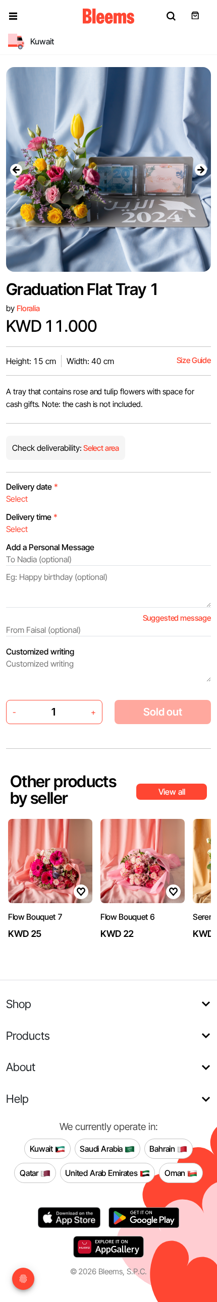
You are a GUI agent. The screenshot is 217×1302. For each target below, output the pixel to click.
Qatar (30, 1172)
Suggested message (177, 618)
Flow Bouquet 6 (127, 917)
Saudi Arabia (102, 1148)
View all (171, 792)
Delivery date (32, 487)
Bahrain (163, 1148)
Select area (100, 448)
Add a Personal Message (50, 547)
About (20, 1067)
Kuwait (42, 1148)
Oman (176, 1172)
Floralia (28, 308)
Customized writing (40, 651)
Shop (18, 1004)
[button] (13, 16)
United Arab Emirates (102, 1172)
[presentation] (16, 169)
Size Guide (194, 360)
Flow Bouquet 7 (35, 917)
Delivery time (32, 517)
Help (17, 1098)
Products (28, 1035)
